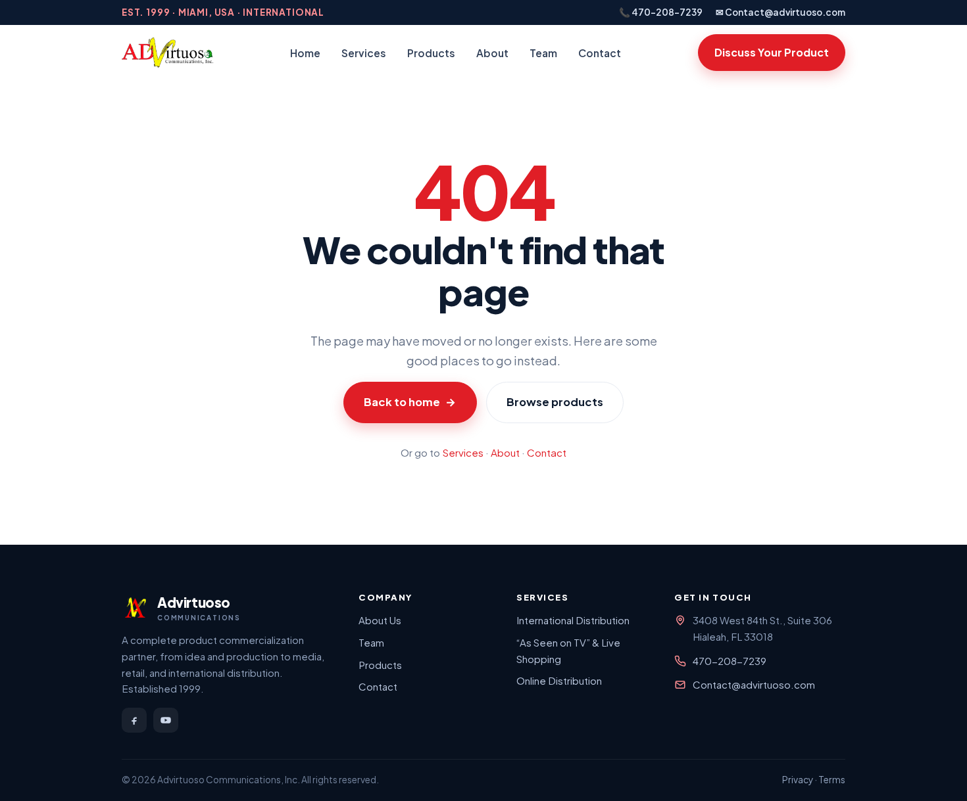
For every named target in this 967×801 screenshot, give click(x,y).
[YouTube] (165, 720)
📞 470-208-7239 (661, 12)
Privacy (797, 779)
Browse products (555, 402)
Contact (599, 53)
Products (431, 53)
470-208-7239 (729, 660)
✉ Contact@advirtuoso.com (780, 12)
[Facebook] (134, 720)
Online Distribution (559, 680)
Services (363, 53)
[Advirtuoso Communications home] (167, 52)
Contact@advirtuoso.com (754, 684)
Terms (831, 779)
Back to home (410, 402)
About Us (380, 620)
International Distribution (573, 620)
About (492, 53)
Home (305, 53)
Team (543, 53)
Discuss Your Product (771, 52)
